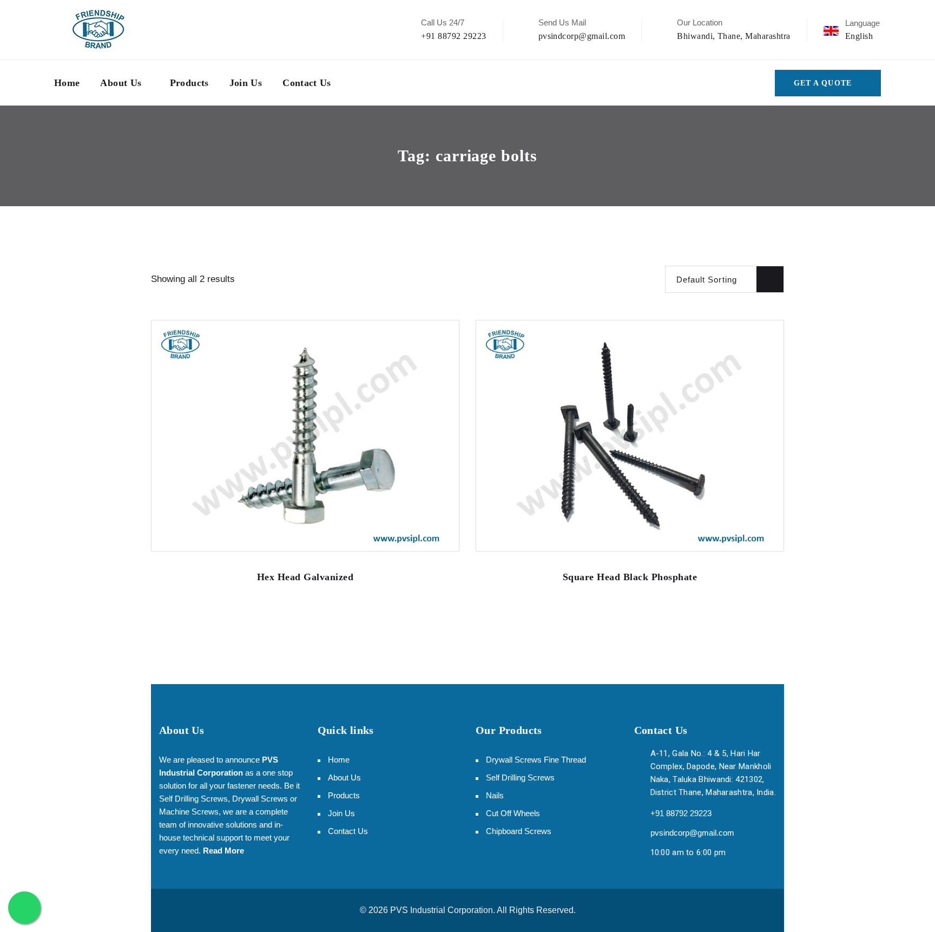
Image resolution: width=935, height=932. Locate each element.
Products (189, 82)
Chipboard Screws (518, 831)
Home (67, 82)
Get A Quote (823, 83)
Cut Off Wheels (513, 813)
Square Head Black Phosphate (630, 577)
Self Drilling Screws (520, 777)
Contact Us (306, 82)
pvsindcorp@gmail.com (581, 36)
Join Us (245, 82)
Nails (495, 795)
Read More (223, 850)
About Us (120, 82)
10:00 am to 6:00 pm (688, 852)
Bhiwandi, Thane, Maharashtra (733, 36)
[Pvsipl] (98, 29)
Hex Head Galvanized (305, 577)
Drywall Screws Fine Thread (536, 759)
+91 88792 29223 (453, 36)
